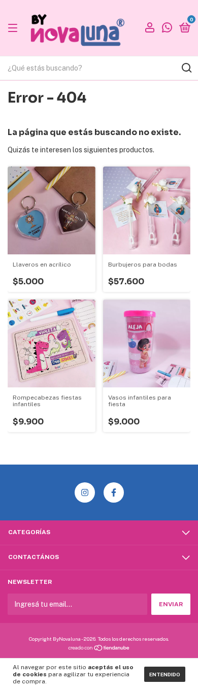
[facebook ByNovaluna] (114, 492)
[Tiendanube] (99, 649)
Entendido (164, 674)
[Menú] (14, 28)
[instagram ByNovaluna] (85, 492)
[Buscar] (186, 68)
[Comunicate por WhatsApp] (167, 29)
